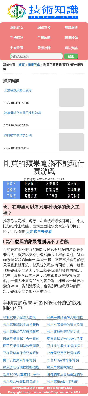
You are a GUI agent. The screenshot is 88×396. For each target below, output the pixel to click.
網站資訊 (71, 47)
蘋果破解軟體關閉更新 (63, 331)
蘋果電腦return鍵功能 (62, 381)
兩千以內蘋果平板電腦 (19, 360)
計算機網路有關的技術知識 (22, 112)
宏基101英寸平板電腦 (63, 360)
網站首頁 (16, 27)
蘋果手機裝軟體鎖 (60, 367)
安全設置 (16, 47)
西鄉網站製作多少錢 (18, 135)
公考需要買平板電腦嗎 (63, 352)
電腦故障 (44, 47)
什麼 (14, 241)
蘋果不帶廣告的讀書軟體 (65, 324)
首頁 (21, 64)
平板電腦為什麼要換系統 (21, 352)
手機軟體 (44, 37)
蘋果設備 (71, 37)
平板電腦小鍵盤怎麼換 (19, 317)
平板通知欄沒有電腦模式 (65, 345)
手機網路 (16, 37)
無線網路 (71, 27)
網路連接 (44, 27)
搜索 (71, 56)
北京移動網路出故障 (18, 90)
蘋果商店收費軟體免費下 (21, 381)
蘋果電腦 (37, 241)
